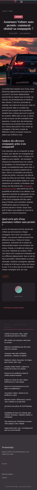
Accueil (4, 11)
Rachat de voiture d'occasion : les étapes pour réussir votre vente (18, 361)
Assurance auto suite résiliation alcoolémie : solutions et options (15, 354)
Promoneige (8, 447)
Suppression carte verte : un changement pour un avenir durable (18, 429)
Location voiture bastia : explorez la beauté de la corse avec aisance (16, 368)
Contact (4, 477)
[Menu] (21, 1)
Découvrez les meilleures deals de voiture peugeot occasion (16, 374)
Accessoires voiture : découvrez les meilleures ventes (16, 394)
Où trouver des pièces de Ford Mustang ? (18, 407)
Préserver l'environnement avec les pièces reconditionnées (16, 387)
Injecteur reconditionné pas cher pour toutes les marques (17, 348)
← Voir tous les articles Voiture (13, 308)
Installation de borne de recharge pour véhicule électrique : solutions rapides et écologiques (18, 415)
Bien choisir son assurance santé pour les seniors (17, 341)
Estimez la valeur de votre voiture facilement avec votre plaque (16, 381)
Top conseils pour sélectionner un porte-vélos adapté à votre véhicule (18, 422)
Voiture (11, 11)
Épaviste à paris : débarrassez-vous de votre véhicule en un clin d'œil (17, 400)
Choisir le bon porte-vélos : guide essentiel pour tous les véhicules (16, 335)
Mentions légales (7, 474)
